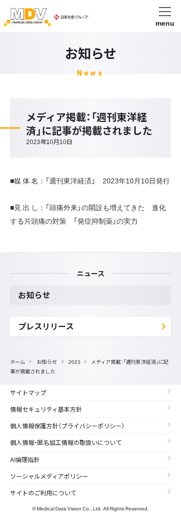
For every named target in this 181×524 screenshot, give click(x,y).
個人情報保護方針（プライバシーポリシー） (67, 425)
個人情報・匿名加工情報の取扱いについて (66, 442)
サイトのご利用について (43, 492)
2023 (74, 361)
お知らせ (47, 361)
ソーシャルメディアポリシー (49, 476)
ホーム (17, 361)
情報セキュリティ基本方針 (46, 409)
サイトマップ (28, 392)
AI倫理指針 (25, 459)
